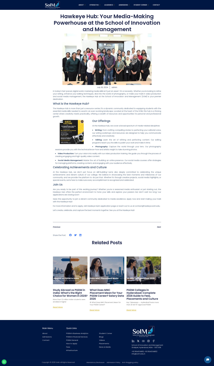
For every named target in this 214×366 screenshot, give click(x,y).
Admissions (123, 5)
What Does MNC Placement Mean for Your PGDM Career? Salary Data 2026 (107, 294)
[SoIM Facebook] (153, 341)
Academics (108, 5)
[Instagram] (148, 341)
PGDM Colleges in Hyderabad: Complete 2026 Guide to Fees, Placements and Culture (142, 294)
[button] (70, 235)
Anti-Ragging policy (130, 362)
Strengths (94, 5)
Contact (156, 5)
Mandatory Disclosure (95, 362)
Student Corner (140, 5)
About (81, 5)
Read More (58, 307)
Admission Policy (113, 362)
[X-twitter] (138, 341)
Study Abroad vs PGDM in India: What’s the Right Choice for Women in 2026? (70, 293)
